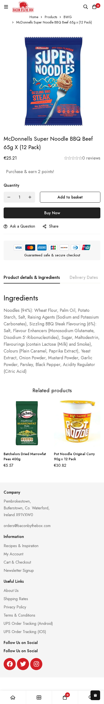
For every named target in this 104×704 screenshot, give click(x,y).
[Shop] (39, 697)
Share (54, 226)
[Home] (13, 697)
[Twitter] (23, 664)
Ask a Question (22, 226)
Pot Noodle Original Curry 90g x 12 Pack (74, 456)
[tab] (32, 277)
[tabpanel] (52, 334)
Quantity (11, 185)
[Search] (85, 6)
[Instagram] (36, 664)
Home (34, 17)
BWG (68, 17)
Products (51, 17)
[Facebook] (10, 664)
